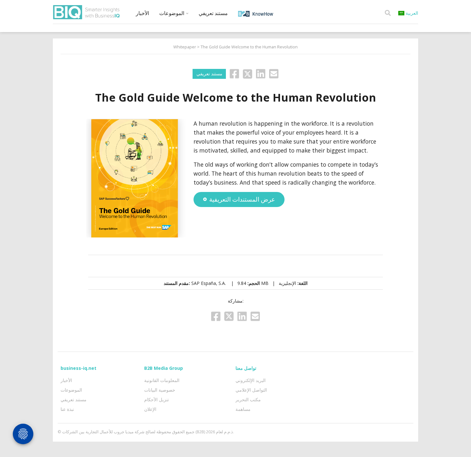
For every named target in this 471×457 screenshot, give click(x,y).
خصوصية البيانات (159, 390)
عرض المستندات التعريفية (242, 199)
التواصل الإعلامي (251, 390)
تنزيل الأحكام (156, 399)
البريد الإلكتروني (251, 380)
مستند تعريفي (213, 13)
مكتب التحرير (248, 399)
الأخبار (142, 13)
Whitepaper (184, 47)
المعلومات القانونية (161, 380)
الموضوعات (172, 13)
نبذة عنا (67, 409)
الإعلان (150, 409)
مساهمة (243, 409)
